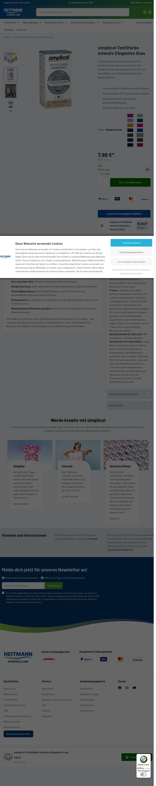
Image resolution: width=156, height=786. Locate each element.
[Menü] (149, 756)
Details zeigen (118, 269)
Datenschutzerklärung (132, 269)
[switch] (144, 774)
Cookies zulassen (131, 242)
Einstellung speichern (131, 252)
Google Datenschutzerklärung (131, 273)
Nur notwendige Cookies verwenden (131, 262)
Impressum (146, 269)
